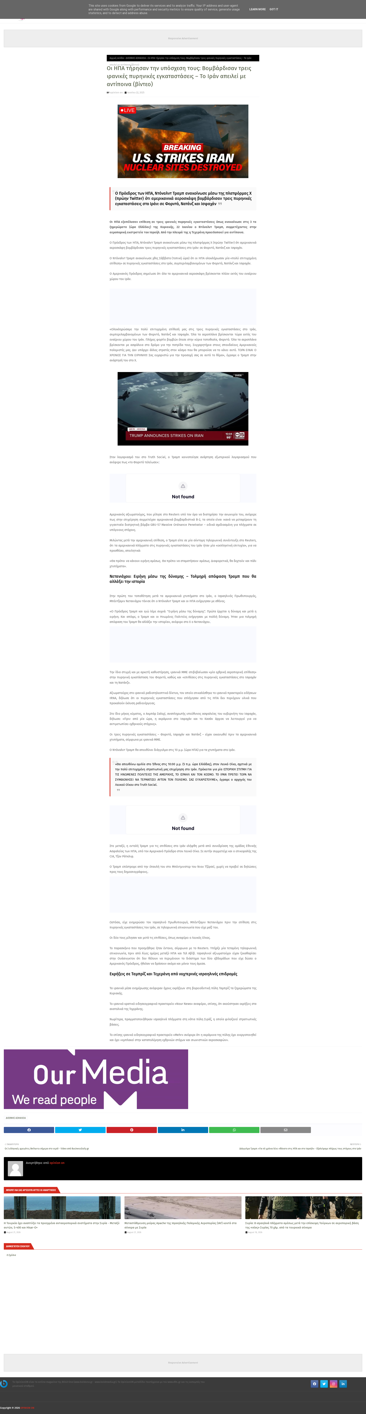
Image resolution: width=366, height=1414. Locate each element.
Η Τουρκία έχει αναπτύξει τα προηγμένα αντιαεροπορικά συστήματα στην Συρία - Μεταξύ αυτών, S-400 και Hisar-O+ (62, 1225)
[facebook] (314, 1384)
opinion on (116, 92)
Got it (274, 9)
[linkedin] (343, 1384)
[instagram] (333, 1384)
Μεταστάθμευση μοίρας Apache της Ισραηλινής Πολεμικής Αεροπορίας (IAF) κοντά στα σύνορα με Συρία (180, 1225)
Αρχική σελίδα (117, 58)
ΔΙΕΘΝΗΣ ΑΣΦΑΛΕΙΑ (136, 58)
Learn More (257, 9)
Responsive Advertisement (183, 38)
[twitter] (324, 1384)
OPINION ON (27, 1407)
